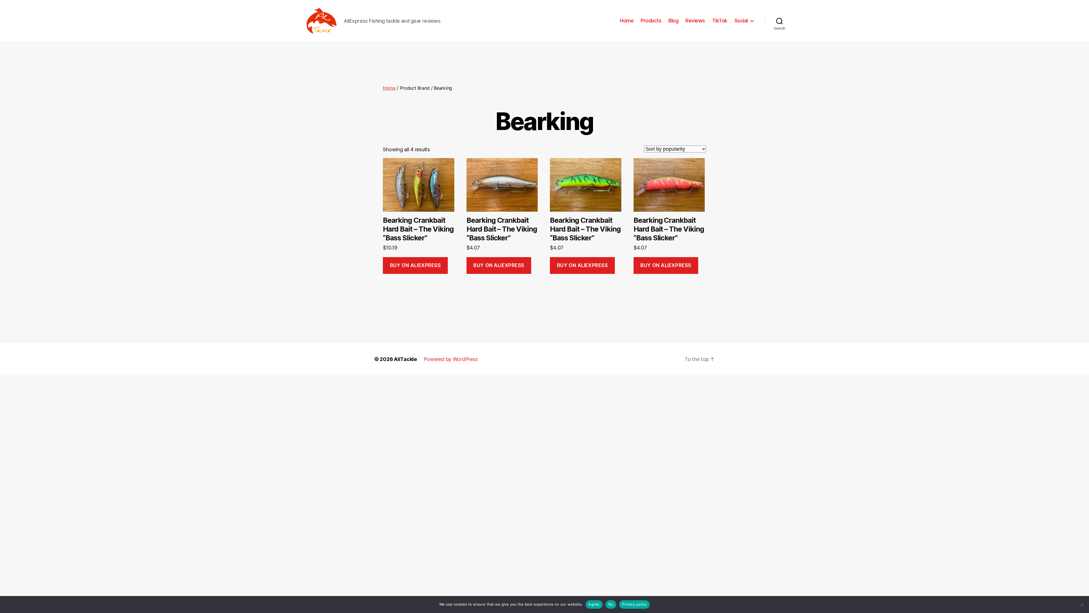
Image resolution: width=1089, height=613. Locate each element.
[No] (1082, 604)
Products (651, 21)
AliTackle (405, 359)
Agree (594, 604)
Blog (673, 21)
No (611, 604)
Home (627, 21)
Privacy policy (634, 604)
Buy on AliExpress (415, 265)
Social (741, 21)
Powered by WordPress (451, 359)
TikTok (719, 21)
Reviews (695, 21)
